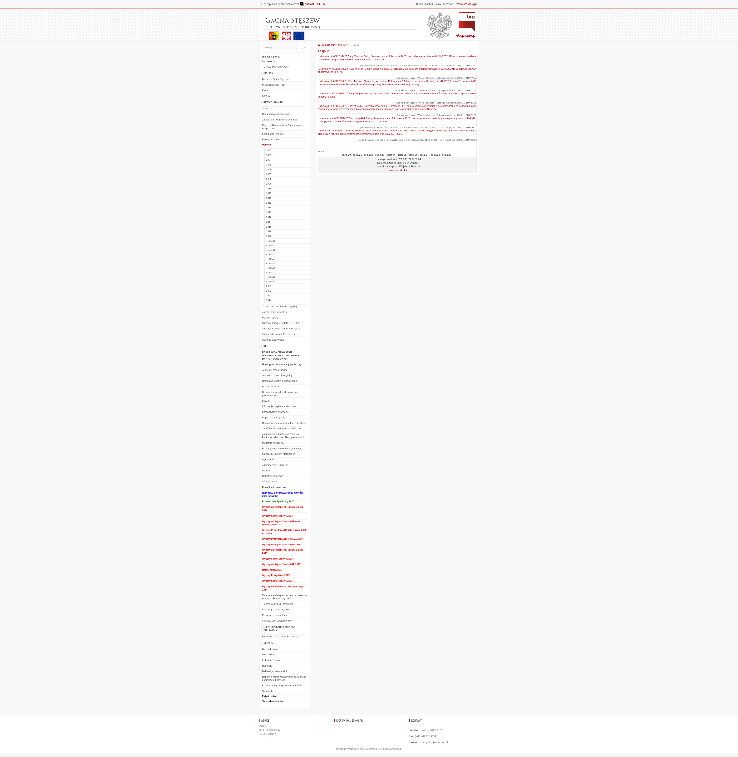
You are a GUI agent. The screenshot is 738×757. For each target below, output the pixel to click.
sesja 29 (446, 155)
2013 (269, 203)
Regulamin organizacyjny (275, 114)
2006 (269, 169)
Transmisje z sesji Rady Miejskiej (279, 306)
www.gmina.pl (394, 749)
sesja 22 (368, 155)
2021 (269, 286)
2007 (269, 174)
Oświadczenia (269, 481)
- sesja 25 (270, 263)
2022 (269, 291)
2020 (269, 236)
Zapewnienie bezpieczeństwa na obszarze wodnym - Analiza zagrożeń (284, 597)
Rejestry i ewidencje (272, 476)
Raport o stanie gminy (273, 417)
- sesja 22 (270, 250)
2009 (269, 183)
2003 (269, 155)
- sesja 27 (270, 272)
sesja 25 (402, 155)
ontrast (309, 4)
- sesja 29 (270, 281)
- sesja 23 (270, 254)
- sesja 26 (270, 268)
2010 (269, 188)
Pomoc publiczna (271, 386)
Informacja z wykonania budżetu (279, 406)
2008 (269, 179)
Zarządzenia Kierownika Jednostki (280, 119)
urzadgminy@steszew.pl (433, 742)
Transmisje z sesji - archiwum (277, 604)
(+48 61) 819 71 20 (432, 730)
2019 (269, 231)
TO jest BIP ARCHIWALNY (276, 66)
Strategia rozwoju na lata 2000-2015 (281, 328)
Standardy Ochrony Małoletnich (278, 454)
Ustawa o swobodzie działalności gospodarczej (279, 394)
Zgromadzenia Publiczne (275, 465)
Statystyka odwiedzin (273, 701)
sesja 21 (357, 155)
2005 (269, 164)
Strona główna (272, 56)
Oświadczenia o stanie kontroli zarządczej (284, 423)
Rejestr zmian (269, 696)
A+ (318, 4)
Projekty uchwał (270, 139)
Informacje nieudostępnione (276, 609)
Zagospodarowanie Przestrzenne (279, 334)
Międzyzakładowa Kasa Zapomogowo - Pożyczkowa (282, 127)
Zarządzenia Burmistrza (274, 312)
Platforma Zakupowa (273, 443)
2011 (268, 193)
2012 (269, 198)
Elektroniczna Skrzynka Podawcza (280, 636)
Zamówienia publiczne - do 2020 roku (282, 428)
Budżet (265, 400)
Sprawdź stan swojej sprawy (277, 620)
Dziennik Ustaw (270, 649)
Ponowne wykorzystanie (275, 615)
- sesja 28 (270, 277)
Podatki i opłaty (270, 317)
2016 (269, 217)
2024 (269, 300)
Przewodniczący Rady (273, 85)
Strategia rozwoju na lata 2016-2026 (281, 323)
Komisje (266, 96)
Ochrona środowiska (273, 339)
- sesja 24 (270, 259)
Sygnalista (267, 691)
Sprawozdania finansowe (275, 412)
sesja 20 (346, 155)
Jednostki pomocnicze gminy (277, 375)
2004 (269, 160)
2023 (269, 295)
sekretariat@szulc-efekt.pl (373, 749)
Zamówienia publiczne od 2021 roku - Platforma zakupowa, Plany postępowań (283, 436)
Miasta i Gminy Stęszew (333, 44)
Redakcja (267, 665)
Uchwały (267, 144)
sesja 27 (355, 45)
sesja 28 (435, 155)
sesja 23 (379, 155)
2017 (269, 222)
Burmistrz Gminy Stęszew (275, 79)
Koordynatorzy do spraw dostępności (281, 685)
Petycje (266, 470)
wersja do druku (398, 170)
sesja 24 (390, 155)
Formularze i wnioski (273, 134)
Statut (265, 108)
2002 (269, 150)
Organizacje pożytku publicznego (279, 381)
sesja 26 (413, 155)
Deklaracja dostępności (274, 671)
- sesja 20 (270, 241)
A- (324, 4)
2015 (269, 212)
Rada (265, 90)
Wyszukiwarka (269, 654)
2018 (269, 227)
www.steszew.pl (466, 4)
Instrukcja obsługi (271, 660)
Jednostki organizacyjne (275, 370)
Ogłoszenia (268, 459)
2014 (269, 207)
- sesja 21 (270, 245)
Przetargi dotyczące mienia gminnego (282, 448)
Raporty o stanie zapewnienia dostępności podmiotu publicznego (284, 679)
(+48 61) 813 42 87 (426, 736)
